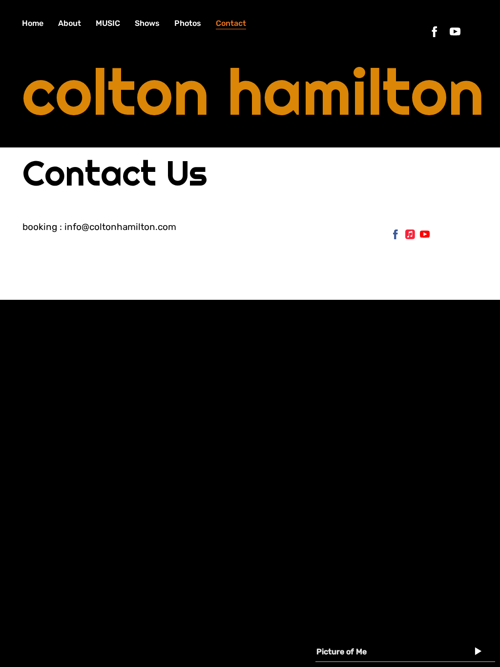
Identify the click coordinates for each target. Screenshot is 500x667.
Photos (187, 23)
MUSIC (108, 23)
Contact (231, 23)
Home (32, 23)
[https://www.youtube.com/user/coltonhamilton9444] (425, 236)
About (69, 23)
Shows (147, 23)
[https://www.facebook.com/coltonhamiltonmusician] (434, 31)
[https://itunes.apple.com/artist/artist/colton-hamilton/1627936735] (410, 236)
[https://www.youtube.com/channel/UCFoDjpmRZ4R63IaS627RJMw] (455, 31)
